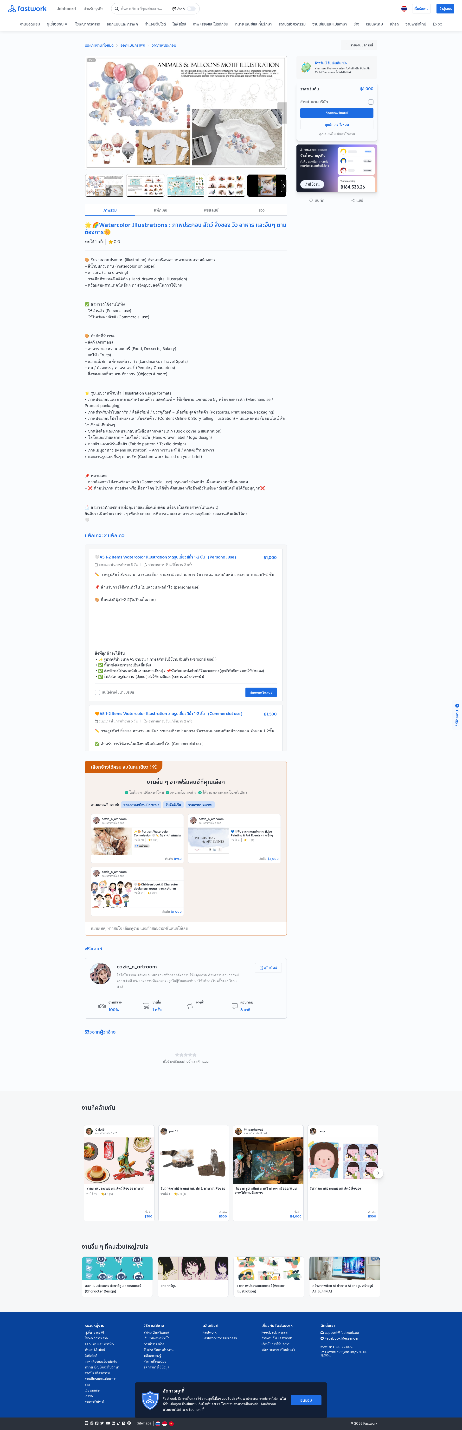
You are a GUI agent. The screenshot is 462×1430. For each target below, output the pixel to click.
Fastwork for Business (220, 1338)
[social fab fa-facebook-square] (96, 1423)
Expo (437, 24)
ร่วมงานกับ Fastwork (277, 1338)
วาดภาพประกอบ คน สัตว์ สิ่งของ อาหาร (115, 1188)
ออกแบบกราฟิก (133, 45)
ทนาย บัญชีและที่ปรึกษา (253, 24)
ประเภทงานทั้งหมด (99, 45)
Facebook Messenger (342, 1338)
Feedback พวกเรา (275, 1332)
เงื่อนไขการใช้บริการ (275, 1344)
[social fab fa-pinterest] (129, 1423)
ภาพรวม (110, 210)
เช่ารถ (394, 24)
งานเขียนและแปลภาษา (329, 24)
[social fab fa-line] (86, 1423)
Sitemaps (144, 1423)
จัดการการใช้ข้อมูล (156, 1367)
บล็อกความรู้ (152, 1356)
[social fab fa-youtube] (108, 1423)
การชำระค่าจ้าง (154, 1344)
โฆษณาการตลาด (87, 24)
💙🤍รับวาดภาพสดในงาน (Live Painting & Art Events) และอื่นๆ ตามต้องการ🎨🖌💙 (252, 835)
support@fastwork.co (342, 1333)
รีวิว (262, 210)
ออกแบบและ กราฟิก (122, 24)
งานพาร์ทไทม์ (415, 24)
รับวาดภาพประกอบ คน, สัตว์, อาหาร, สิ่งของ (192, 1188)
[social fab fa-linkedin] (113, 1423)
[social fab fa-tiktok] (118, 1423)
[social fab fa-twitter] (102, 1423)
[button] (316, 200)
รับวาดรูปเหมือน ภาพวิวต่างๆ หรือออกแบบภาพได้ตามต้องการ (266, 1190)
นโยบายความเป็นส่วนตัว (278, 1350)
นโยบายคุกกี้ (195, 1409)
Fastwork (210, 1332)
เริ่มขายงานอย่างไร (156, 1338)
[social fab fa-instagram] (91, 1423)
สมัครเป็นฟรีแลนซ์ (156, 1332)
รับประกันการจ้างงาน (158, 1350)
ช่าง (356, 24)
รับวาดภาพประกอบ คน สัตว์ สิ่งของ (335, 1188)
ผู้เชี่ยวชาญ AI (58, 24)
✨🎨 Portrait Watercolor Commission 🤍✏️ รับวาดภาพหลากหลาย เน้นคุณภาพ (157, 835)
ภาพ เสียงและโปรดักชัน (210, 24)
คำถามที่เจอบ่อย (155, 1361)
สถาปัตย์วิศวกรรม (292, 24)
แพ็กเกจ (160, 210)
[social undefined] (123, 1423)
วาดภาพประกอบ (164, 45)
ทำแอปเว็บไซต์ (155, 24)
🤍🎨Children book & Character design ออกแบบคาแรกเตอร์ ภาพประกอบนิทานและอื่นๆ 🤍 (156, 888)
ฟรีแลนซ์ (211, 210)
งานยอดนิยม (30, 24)
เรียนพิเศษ (374, 24)
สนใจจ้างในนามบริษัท (118, 692)
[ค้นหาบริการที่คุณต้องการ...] (116, 8)
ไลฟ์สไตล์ (179, 24)
